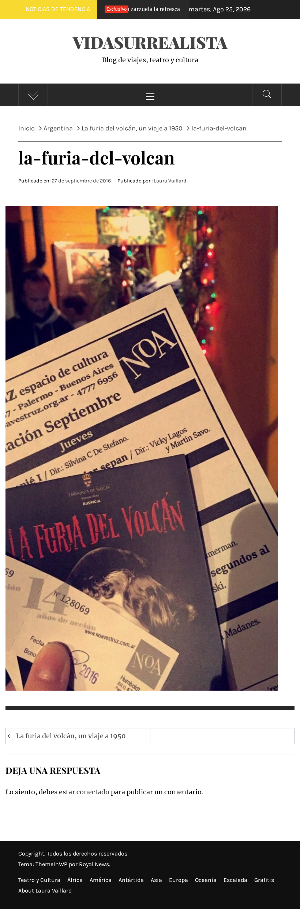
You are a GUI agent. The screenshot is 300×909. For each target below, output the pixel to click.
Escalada (235, 879)
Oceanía (206, 879)
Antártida (131, 879)
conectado (92, 792)
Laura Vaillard (170, 181)
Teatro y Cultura (39, 879)
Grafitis (264, 879)
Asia (156, 879)
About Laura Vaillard (45, 890)
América (101, 879)
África (75, 879)
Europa (178, 879)
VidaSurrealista (150, 42)
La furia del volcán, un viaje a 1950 (71, 736)
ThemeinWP (52, 864)
